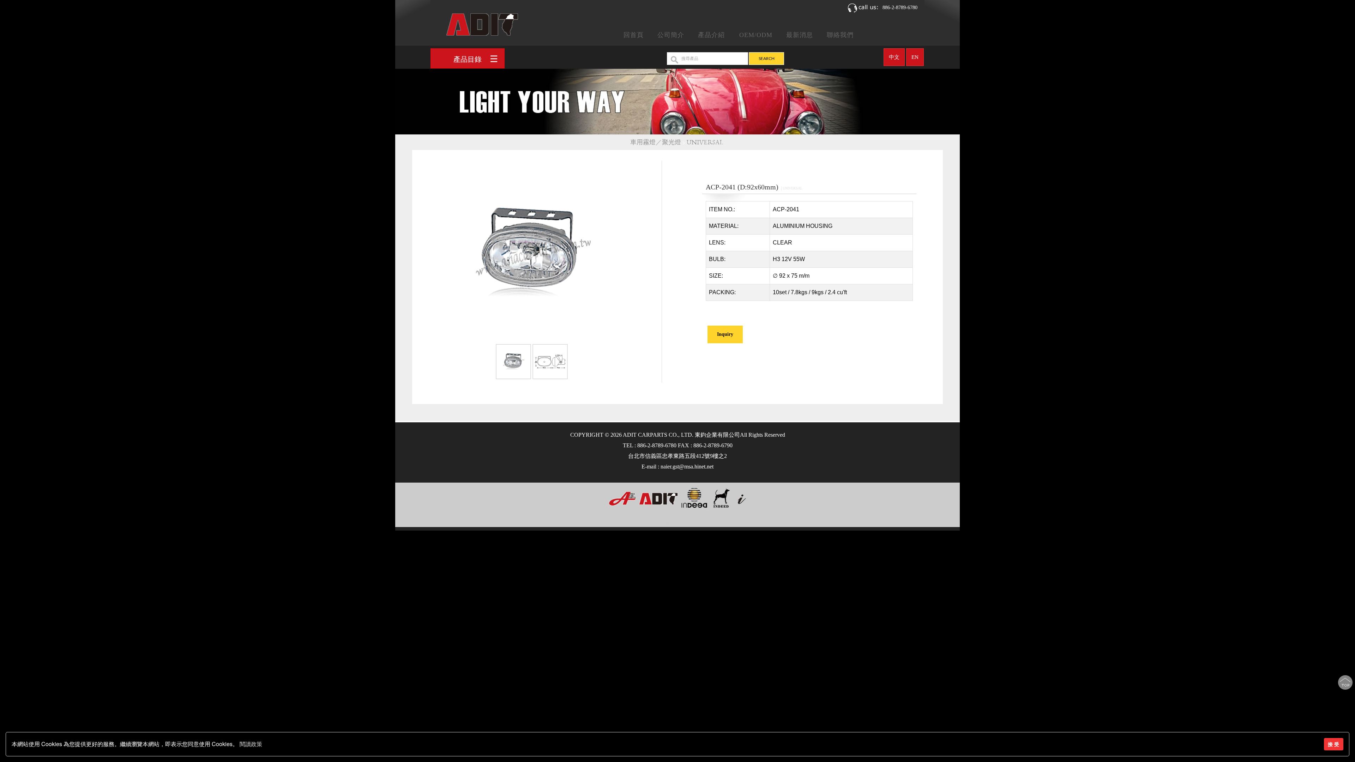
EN (915, 57)
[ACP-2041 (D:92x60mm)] (513, 362)
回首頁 (634, 34)
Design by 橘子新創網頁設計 (652, 523)
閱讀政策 (251, 744)
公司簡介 (670, 34)
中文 (894, 57)
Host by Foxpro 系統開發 (707, 523)
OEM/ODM (755, 34)
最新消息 (799, 34)
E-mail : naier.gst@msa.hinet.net (677, 467)
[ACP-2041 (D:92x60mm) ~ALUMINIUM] (532, 251)
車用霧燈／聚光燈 (655, 142)
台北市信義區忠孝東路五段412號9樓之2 (677, 456)
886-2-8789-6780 (900, 7)
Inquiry (725, 334)
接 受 (1333, 744)
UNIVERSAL (706, 142)
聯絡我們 (840, 34)
